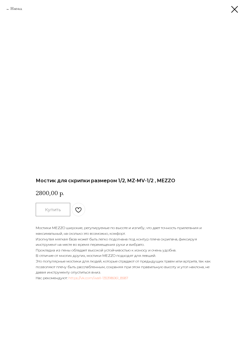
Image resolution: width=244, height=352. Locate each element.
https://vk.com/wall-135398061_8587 (98, 278)
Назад (16, 8)
